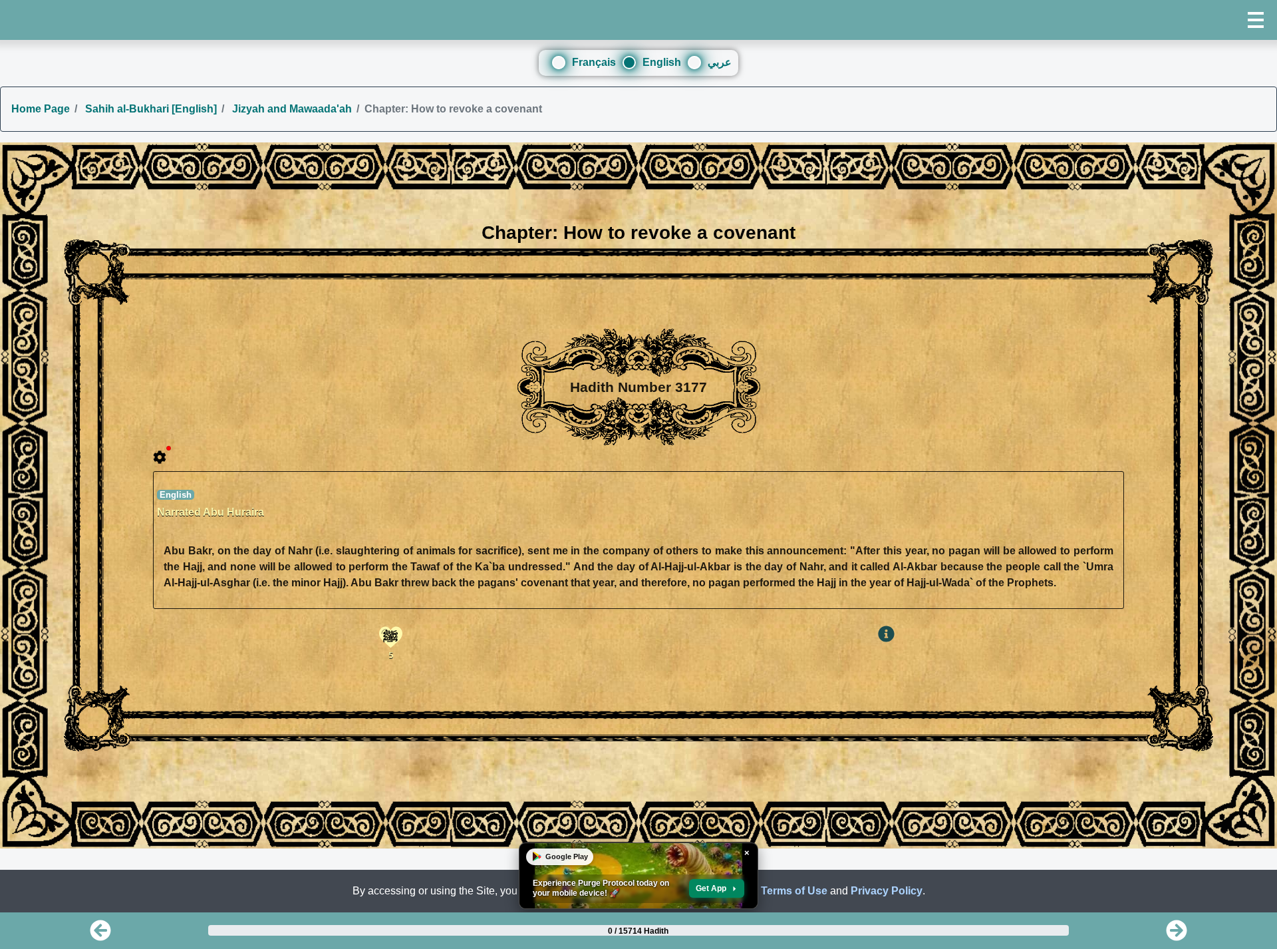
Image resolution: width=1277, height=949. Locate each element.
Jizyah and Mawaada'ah (290, 108)
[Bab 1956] (100, 934)
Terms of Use (794, 890)
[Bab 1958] (1176, 934)
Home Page (40, 108)
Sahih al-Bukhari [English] (149, 108)
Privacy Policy (886, 890)
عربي (720, 62)
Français (594, 62)
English (661, 62)
